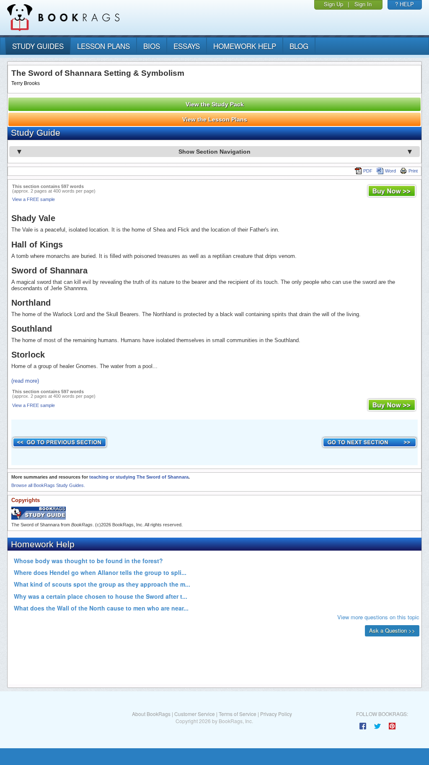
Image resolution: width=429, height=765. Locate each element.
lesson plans (103, 46)
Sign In (363, 4)
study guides (38, 46)
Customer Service (194, 713)
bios (151, 46)
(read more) (25, 381)
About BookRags (151, 713)
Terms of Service (237, 713)
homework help (244, 46)
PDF (367, 170)
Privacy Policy (276, 713)
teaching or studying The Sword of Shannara (139, 476)
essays (186, 46)
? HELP (404, 4)
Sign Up (333, 4)
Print (413, 170)
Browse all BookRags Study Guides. (48, 485)
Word (390, 170)
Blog (298, 46)
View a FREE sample (33, 199)
